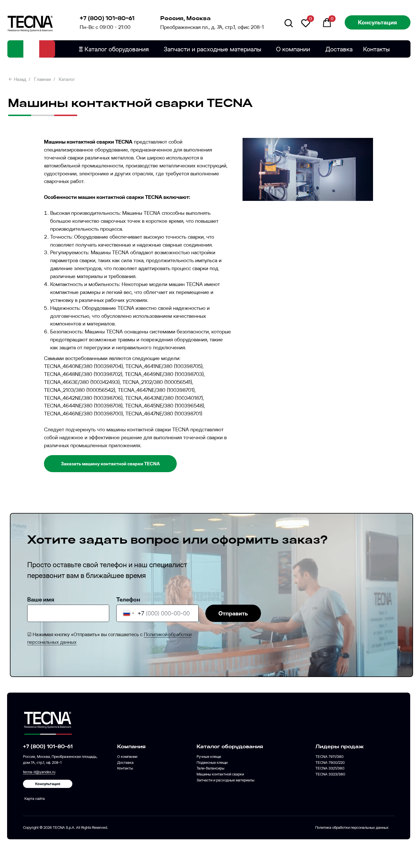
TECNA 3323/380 (330, 774)
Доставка (339, 49)
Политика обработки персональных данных (352, 827)
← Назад (17, 79)
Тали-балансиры (210, 768)
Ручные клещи (209, 756)
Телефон (128, 599)
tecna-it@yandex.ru (39, 771)
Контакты (376, 49)
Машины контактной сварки (220, 774)
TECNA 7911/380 (329, 756)
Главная (42, 79)
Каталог (67, 79)
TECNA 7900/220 (330, 762)
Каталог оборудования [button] (114, 49)
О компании (293, 49)
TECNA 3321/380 (329, 768)
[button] (377, 22)
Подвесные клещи (212, 762)
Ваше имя (40, 599)
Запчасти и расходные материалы (212, 49)
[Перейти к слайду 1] (308, 192)
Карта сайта (34, 798)
